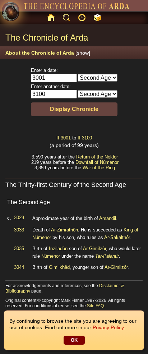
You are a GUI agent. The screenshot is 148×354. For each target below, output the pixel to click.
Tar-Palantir (107, 256)
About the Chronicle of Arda (47, 53)
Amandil (107, 218)
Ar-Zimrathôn (64, 230)
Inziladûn (58, 248)
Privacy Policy (108, 327)
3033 (19, 230)
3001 (66, 138)
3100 (87, 138)
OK (74, 340)
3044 (19, 267)
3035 (19, 248)
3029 (19, 217)
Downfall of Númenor (97, 162)
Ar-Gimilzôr (94, 248)
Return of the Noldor (97, 157)
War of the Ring (99, 167)
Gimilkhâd (59, 267)
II (57, 138)
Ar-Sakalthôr (117, 237)
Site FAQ (95, 305)
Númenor (50, 256)
